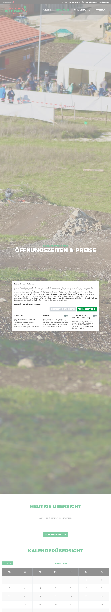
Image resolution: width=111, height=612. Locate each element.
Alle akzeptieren (87, 309)
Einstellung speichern (63, 309)
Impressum (37, 304)
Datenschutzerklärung (23, 304)
